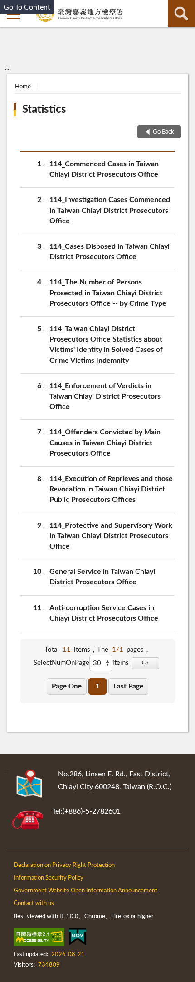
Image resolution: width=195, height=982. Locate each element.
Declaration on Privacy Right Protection (64, 865)
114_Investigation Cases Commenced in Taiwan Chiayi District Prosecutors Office (109, 210)
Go (145, 662)
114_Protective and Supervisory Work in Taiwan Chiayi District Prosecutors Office (110, 536)
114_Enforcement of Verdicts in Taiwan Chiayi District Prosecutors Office (105, 396)
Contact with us (34, 903)
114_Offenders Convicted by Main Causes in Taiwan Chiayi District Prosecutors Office (105, 442)
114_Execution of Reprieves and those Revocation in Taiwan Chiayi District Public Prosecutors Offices (111, 489)
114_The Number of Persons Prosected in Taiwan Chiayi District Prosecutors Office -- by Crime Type (107, 293)
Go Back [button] (163, 132)
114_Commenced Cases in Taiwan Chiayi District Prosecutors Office (104, 169)
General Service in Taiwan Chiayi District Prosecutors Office (102, 577)
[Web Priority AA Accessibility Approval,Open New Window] (39, 938)
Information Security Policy (48, 878)
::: (7, 68)
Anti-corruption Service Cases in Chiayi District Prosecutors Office (103, 613)
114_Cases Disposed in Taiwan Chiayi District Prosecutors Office (109, 251)
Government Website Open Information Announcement (85, 891)
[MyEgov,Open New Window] (77, 938)
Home (23, 87)
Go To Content (27, 7)
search (181, 13)
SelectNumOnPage (61, 662)
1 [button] (98, 686)
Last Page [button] (128, 686)
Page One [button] (67, 686)
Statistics (44, 109)
